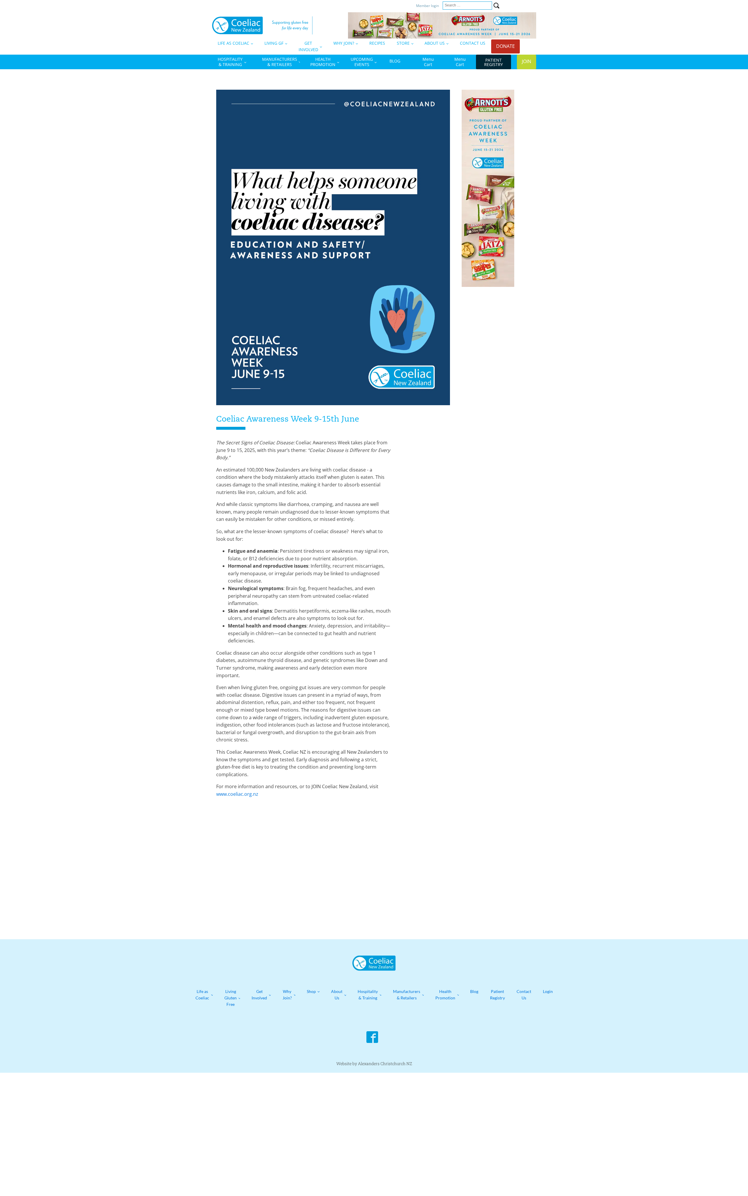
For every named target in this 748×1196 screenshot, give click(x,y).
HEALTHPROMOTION (322, 61)
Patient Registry (497, 994)
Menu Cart (428, 61)
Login (548, 991)
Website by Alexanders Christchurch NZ (374, 1063)
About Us (336, 994)
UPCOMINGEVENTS (362, 61)
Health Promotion (445, 994)
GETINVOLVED (308, 46)
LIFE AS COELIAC (233, 43)
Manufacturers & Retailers (406, 994)
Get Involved (259, 994)
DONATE (505, 46)
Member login (428, 6)
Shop (311, 991)
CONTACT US (472, 43)
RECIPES (377, 43)
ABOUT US (435, 43)
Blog (474, 991)
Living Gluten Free (230, 998)
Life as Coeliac (202, 994)
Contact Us (524, 994)
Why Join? (287, 994)
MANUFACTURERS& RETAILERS (279, 61)
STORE (403, 43)
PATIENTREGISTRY (493, 62)
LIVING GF (273, 43)
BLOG (394, 61)
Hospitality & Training (368, 994)
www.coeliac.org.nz (237, 794)
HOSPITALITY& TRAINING (230, 61)
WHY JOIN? (343, 43)
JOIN (526, 61)
